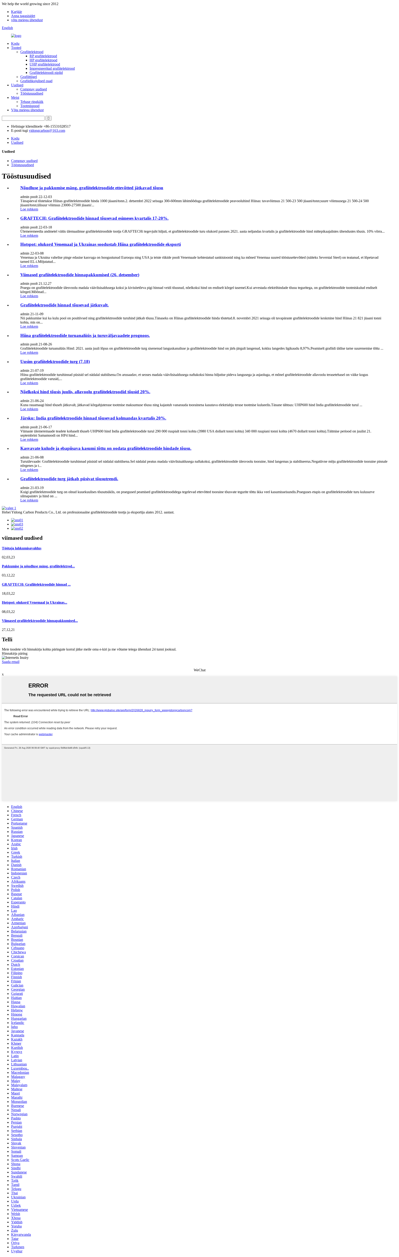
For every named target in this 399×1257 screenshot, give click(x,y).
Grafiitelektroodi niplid (46, 73)
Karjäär (16, 12)
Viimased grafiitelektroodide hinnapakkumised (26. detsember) (79, 274)
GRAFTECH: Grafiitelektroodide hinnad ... (36, 584)
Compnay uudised (33, 89)
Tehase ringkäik (31, 102)
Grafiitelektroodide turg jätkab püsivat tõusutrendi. (69, 478)
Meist (15, 97)
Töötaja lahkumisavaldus (21, 548)
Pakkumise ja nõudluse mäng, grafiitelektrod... (38, 566)
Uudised (17, 85)
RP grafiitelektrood (43, 56)
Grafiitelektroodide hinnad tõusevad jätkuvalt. (64, 305)
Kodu (15, 43)
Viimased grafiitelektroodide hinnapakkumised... (40, 621)
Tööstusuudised (31, 93)
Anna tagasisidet (23, 16)
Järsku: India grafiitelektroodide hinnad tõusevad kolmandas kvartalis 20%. (93, 418)
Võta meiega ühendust (27, 110)
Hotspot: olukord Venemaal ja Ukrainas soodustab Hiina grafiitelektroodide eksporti (100, 244)
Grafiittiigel (28, 77)
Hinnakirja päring (14, 653)
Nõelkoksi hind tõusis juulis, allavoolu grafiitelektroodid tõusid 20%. (85, 391)
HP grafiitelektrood (43, 60)
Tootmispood (29, 106)
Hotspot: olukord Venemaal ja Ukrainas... (34, 602)
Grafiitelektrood (31, 52)
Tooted (16, 48)
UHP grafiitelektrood (45, 64)
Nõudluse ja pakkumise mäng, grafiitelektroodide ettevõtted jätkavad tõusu (91, 187)
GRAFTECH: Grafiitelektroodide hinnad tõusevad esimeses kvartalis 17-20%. (94, 218)
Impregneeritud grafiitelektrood (52, 68)
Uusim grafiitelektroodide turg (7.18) (55, 361)
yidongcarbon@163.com (47, 130)
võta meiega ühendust (27, 20)
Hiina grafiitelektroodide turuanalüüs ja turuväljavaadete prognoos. (85, 335)
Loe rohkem (29, 209)
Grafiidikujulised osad (36, 81)
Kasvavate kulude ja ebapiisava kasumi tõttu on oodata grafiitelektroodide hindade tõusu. (105, 448)
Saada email (10, 662)
